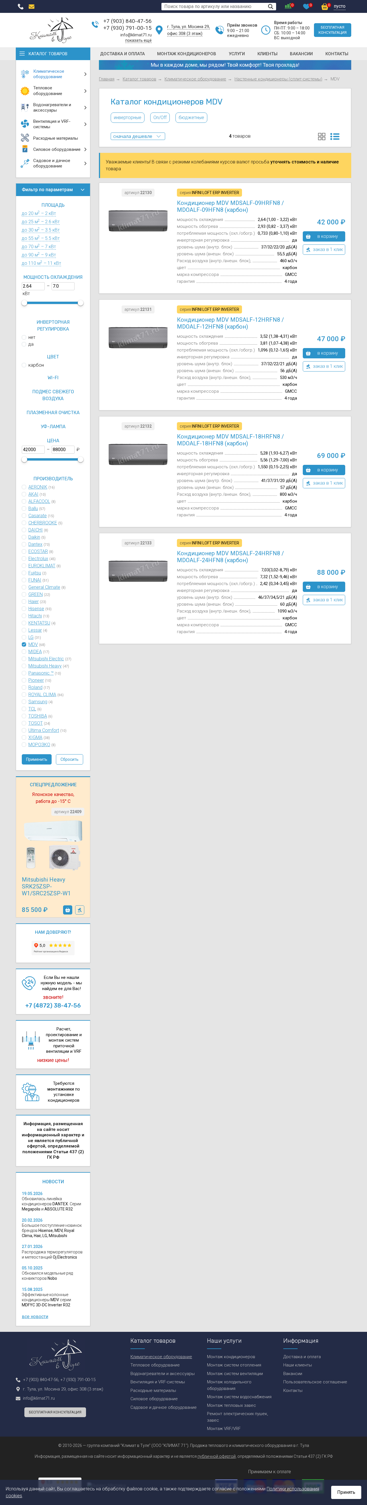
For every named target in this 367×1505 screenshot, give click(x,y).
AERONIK (37, 487)
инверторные (127, 117)
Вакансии (301, 53)
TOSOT (35, 723)
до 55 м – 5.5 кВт (41, 238)
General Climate (44, 587)
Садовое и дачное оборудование (163, 1407)
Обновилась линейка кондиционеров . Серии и (51, 1203)
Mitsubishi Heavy (45, 666)
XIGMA (35, 737)
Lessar (35, 630)
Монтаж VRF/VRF (224, 1428)
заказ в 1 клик (79, 910)
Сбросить (69, 759)
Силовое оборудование (154, 1398)
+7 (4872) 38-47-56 (53, 1005)
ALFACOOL (39, 501)
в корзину (67, 910)
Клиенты (267, 53)
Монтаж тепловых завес (231, 1405)
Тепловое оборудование (155, 1365)
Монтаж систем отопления (234, 1365)
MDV (33, 644)
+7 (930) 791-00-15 (127, 28)
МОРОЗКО (39, 744)
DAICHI (35, 530)
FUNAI (34, 580)
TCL (32, 709)
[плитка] (321, 136)
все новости (35, 1316)
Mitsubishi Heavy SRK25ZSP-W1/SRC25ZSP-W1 (46, 886)
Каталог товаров (47, 53)
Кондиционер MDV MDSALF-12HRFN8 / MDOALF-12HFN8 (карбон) (230, 323)
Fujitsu (34, 573)
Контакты (336, 53)
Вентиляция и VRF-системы (157, 1381)
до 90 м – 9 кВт (39, 255)
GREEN (35, 594)
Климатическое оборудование (195, 79)
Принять (346, 1492)
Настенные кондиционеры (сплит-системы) (278, 79)
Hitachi (35, 616)
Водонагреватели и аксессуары (162, 1373)
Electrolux (38, 558)
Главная (106, 79)
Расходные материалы (153, 1390)
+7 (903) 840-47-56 (127, 21)
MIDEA (35, 651)
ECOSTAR (38, 551)
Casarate (37, 515)
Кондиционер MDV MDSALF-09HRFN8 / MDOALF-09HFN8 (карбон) (230, 206)
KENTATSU (39, 623)
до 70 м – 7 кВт (39, 246)
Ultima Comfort (43, 730)
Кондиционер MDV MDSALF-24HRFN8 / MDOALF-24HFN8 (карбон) (230, 557)
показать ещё (138, 40)
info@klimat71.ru (136, 35)
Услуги (237, 53)
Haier (33, 601)
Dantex (35, 544)
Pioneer (36, 680)
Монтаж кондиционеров (186, 53)
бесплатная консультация (333, 30)
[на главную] (51, 30)
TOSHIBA (37, 716)
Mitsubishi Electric (46, 658)
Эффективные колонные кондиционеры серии (46, 1299)
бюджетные (191, 117)
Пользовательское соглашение (315, 1381)
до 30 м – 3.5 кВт (41, 230)
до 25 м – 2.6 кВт (41, 221)
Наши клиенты (297, 1365)
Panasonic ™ (41, 673)
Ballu (33, 508)
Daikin (34, 537)
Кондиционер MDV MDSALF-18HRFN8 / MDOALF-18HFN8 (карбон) (230, 440)
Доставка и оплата (122, 53)
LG (31, 637)
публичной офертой (217, 1456)
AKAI (33, 494)
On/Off (160, 117)
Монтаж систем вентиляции (235, 1373)
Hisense (36, 608)
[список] (334, 136)
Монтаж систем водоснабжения (239, 1396)
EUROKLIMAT (41, 565)
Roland (35, 687)
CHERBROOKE (42, 523)
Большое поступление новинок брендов (52, 1230)
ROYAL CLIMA (42, 694)
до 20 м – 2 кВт (39, 213)
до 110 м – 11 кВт (41, 263)
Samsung (37, 701)
